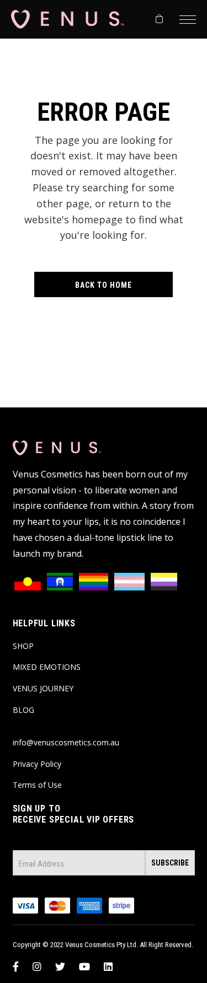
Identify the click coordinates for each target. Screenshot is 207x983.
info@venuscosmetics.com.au (66, 742)
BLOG (23, 710)
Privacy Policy (37, 764)
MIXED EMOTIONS (47, 667)
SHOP (23, 646)
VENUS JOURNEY (43, 688)
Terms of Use (37, 785)
